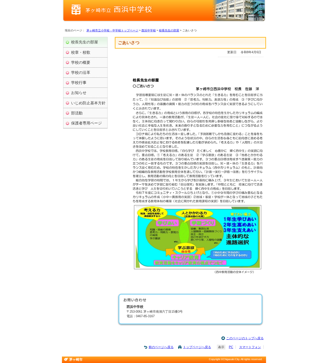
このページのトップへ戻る (245, 338)
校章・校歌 (80, 52)
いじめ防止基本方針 (88, 103)
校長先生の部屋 (169, 30)
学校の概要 (80, 62)
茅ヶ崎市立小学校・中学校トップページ (112, 30)
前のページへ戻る (161, 347)
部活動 (77, 113)
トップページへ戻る (197, 347)
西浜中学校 (148, 30)
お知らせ (78, 92)
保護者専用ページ (86, 123)
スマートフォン (250, 347)
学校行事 (78, 82)
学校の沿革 (80, 72)
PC (231, 347)
